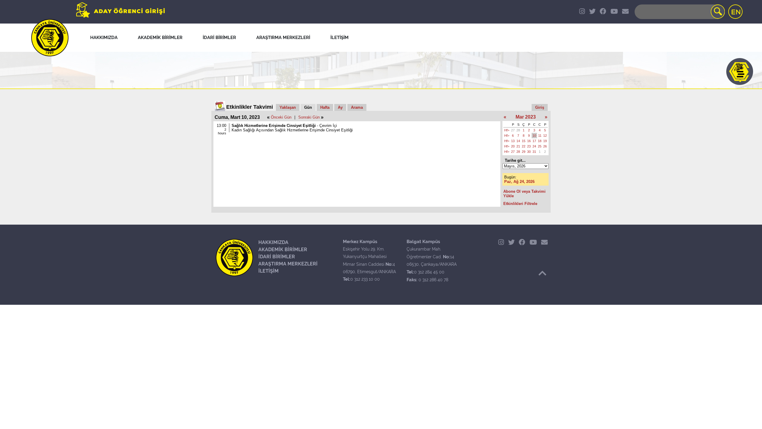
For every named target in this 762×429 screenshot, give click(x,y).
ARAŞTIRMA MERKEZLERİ (288, 264)
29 (523, 151)
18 (539, 141)
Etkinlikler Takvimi (249, 107)
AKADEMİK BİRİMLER (282, 249)
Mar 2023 (526, 116)
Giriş (539, 107)
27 (513, 130)
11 (539, 135)
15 (523, 141)
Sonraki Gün (309, 117)
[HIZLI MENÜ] (739, 71)
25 (539, 146)
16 (529, 141)
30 (529, 151)
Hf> (506, 130)
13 (513, 141)
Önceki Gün (281, 117)
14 (518, 141)
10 (534, 135)
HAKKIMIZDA (273, 242)
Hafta (325, 107)
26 (545, 146)
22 (523, 146)
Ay (340, 107)
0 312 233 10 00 (365, 279)
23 (529, 146)
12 (545, 135)
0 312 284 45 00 (429, 272)
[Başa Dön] (542, 273)
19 (545, 141)
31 (534, 151)
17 (534, 141)
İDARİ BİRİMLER (276, 256)
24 (534, 146)
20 (513, 146)
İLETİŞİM (268, 271)
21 (518, 146)
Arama (357, 107)
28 (518, 130)
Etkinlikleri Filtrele (520, 203)
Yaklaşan (287, 107)
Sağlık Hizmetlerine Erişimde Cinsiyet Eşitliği (274, 125)
